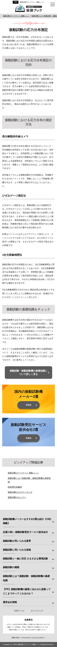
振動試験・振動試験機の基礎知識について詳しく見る (28, 372)
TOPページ (19, 611)
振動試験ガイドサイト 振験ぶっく (32, 2)
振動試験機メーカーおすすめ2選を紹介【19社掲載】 (27, 521)
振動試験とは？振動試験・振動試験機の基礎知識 (26, 578)
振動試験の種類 (11, 567)
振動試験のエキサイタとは (20, 492)
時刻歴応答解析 (15, 487)
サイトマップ (37, 611)
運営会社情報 (10, 602)
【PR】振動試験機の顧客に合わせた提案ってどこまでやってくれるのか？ (27, 591)
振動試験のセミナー (17, 497)
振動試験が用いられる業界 (17, 541)
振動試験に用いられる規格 (17, 549)
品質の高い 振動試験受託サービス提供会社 (25, 532)
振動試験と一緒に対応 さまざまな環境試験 (25, 558)
